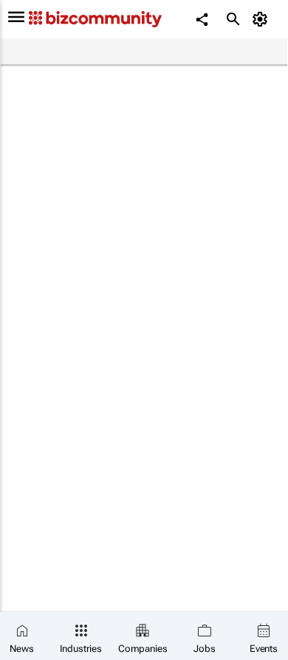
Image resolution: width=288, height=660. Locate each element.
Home (20, 52)
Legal (58, 52)
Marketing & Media (126, 52)
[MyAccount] (262, 19)
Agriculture (210, 52)
